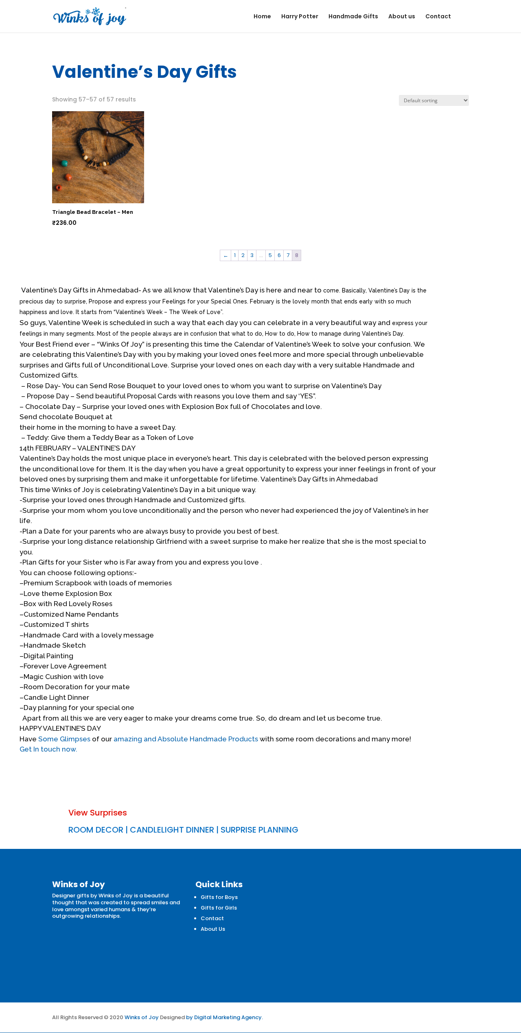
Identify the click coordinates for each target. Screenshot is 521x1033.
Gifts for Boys (219, 897)
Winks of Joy (142, 1017)
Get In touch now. (48, 749)
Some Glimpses (64, 739)
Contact (438, 16)
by (189, 1017)
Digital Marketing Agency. (228, 1017)
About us (401, 16)
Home (262, 16)
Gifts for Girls (219, 908)
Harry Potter (299, 16)
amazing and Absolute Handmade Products (186, 739)
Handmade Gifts (353, 16)
